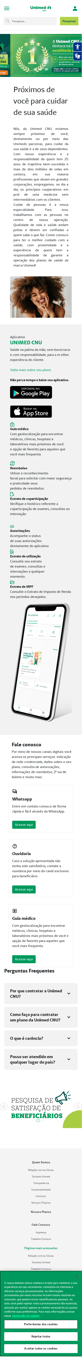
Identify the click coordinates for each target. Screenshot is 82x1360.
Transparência (41, 1183)
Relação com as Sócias (41, 1170)
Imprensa (41, 1232)
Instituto (41, 1196)
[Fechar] (76, 1276)
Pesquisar (69, 21)
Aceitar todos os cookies (40, 1348)
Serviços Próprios (41, 1202)
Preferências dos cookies (41, 1324)
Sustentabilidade (41, 1189)
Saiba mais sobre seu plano (30, 370)
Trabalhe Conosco (41, 1238)
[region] (41, 1313)
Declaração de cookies (25, 1316)
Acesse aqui (24, 824)
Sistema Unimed (41, 1176)
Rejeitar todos (40, 1336)
